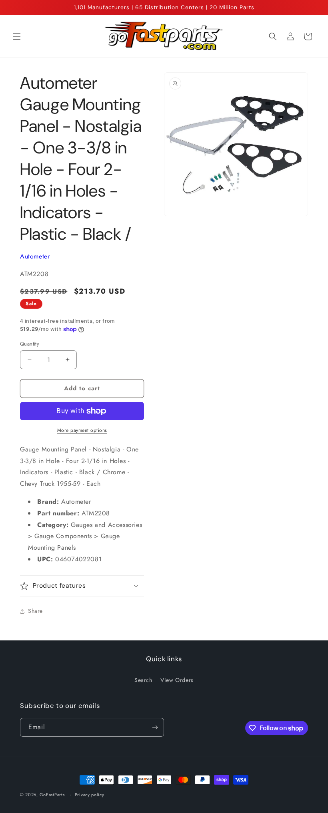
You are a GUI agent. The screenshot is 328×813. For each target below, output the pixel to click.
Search (143, 680)
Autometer (35, 256)
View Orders (177, 680)
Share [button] (35, 611)
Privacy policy (89, 794)
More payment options (82, 430)
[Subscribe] (155, 727)
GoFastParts (52, 794)
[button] (17, 36)
